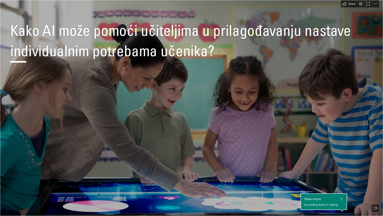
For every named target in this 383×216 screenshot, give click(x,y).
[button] (349, 3)
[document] (191, 108)
